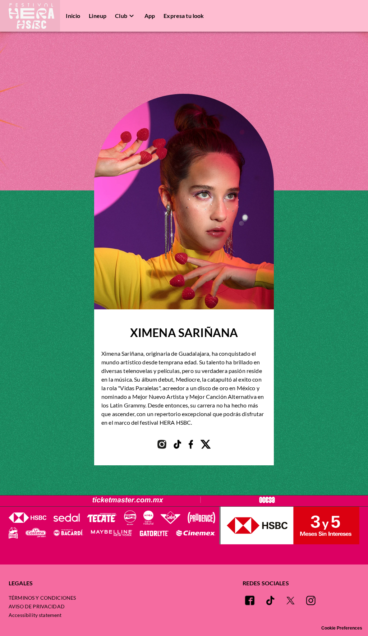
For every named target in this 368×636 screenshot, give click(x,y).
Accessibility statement (35, 615)
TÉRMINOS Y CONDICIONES (42, 598)
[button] (30, 16)
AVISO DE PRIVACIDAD (37, 606)
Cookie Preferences (341, 628)
